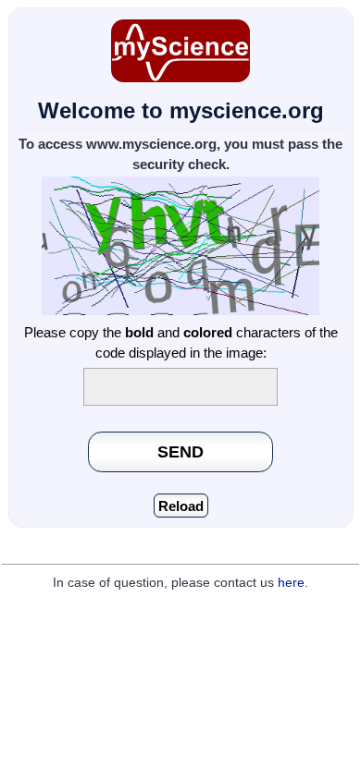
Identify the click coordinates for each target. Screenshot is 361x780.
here (291, 583)
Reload (181, 506)
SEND (180, 451)
